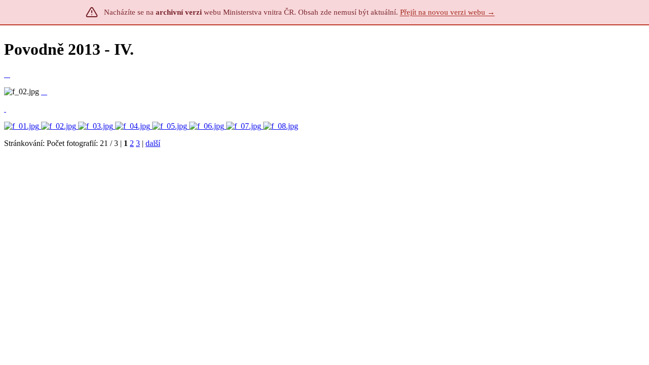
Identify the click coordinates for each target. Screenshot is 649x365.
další (153, 143)
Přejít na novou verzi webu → (447, 12)
